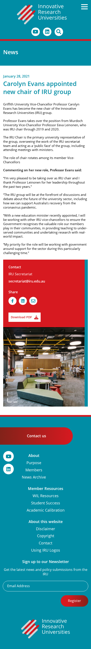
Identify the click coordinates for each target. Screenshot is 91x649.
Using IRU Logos (45, 550)
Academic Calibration (46, 510)
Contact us (36, 436)
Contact (45, 543)
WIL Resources (46, 496)
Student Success (45, 503)
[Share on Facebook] (12, 301)
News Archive (34, 477)
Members (33, 470)
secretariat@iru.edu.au (26, 281)
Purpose (33, 463)
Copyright (45, 536)
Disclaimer (45, 529)
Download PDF (21, 317)
